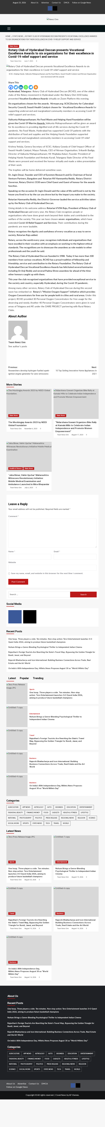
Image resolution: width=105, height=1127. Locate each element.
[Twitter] (16, 87)
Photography (25, 818)
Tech (48, 823)
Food (46, 812)
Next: (76, 370)
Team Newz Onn (15, 61)
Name (11, 552)
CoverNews (61, 1095)
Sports (31, 689)
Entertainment (34, 714)
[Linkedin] (21, 87)
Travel (31, 735)
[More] (36, 87)
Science (92, 818)
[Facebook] (11, 87)
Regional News (67, 818)
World (66, 823)
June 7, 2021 (28, 61)
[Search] (97, 28)
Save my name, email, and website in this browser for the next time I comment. (47, 573)
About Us (34, 3)
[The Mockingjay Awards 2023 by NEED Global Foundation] (29, 404)
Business (32, 758)
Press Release (51, 818)
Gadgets (55, 812)
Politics (38, 818)
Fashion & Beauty (15, 812)
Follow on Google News (81, 3)
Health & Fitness (15, 468)
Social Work (13, 823)
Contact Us (56, 3)
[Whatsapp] (26, 87)
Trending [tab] (37, 678)
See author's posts (17, 346)
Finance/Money (33, 812)
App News (26, 807)
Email (57, 552)
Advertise (45, 3)
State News (13, 46)
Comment (13, 516)
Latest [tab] (12, 678)
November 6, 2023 (30, 429)
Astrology (38, 807)
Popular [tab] (24, 678)
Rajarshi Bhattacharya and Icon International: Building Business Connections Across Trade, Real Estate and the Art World (49, 661)
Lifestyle (84, 812)
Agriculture (13, 807)
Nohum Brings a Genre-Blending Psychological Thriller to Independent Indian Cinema (45, 647)
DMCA (66, 3)
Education (71, 807)
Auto (49, 807)
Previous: (29, 370)
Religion (81, 818)
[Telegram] (31, 87)
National (12, 818)
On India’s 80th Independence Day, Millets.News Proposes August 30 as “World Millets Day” (48, 668)
